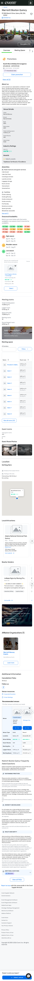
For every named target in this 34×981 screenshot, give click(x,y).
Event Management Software (9, 900)
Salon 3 (9, 383)
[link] (14, 571)
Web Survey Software (7, 910)
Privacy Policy (5, 930)
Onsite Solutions (6, 895)
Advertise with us (6, 938)
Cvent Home (5, 917)
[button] (14, 348)
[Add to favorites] (31, 14)
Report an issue (6, 885)
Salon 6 (9, 401)
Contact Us (5, 920)
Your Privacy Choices (7, 925)
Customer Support (7, 923)
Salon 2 (9, 377)
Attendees (5, 346)
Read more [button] (8, 547)
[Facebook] (3, 687)
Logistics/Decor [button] (19, 591)
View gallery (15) (25, 44)
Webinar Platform (6, 913)
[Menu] (2, 2)
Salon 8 (9, 414)
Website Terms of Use (7, 935)
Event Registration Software (9, 902)
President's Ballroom (12, 364)
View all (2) (6, 80)
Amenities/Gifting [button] (9, 591)
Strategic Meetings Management (10, 908)
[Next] (32, 51)
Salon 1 (9, 371)
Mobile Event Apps (6, 905)
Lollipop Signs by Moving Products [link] (14, 578)
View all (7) (5, 213)
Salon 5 (9, 395)
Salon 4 (9, 389)
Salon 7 (9, 407)
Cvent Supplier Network (8, 893)
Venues (5, 7)
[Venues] (30, 3)
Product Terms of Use (7, 932)
